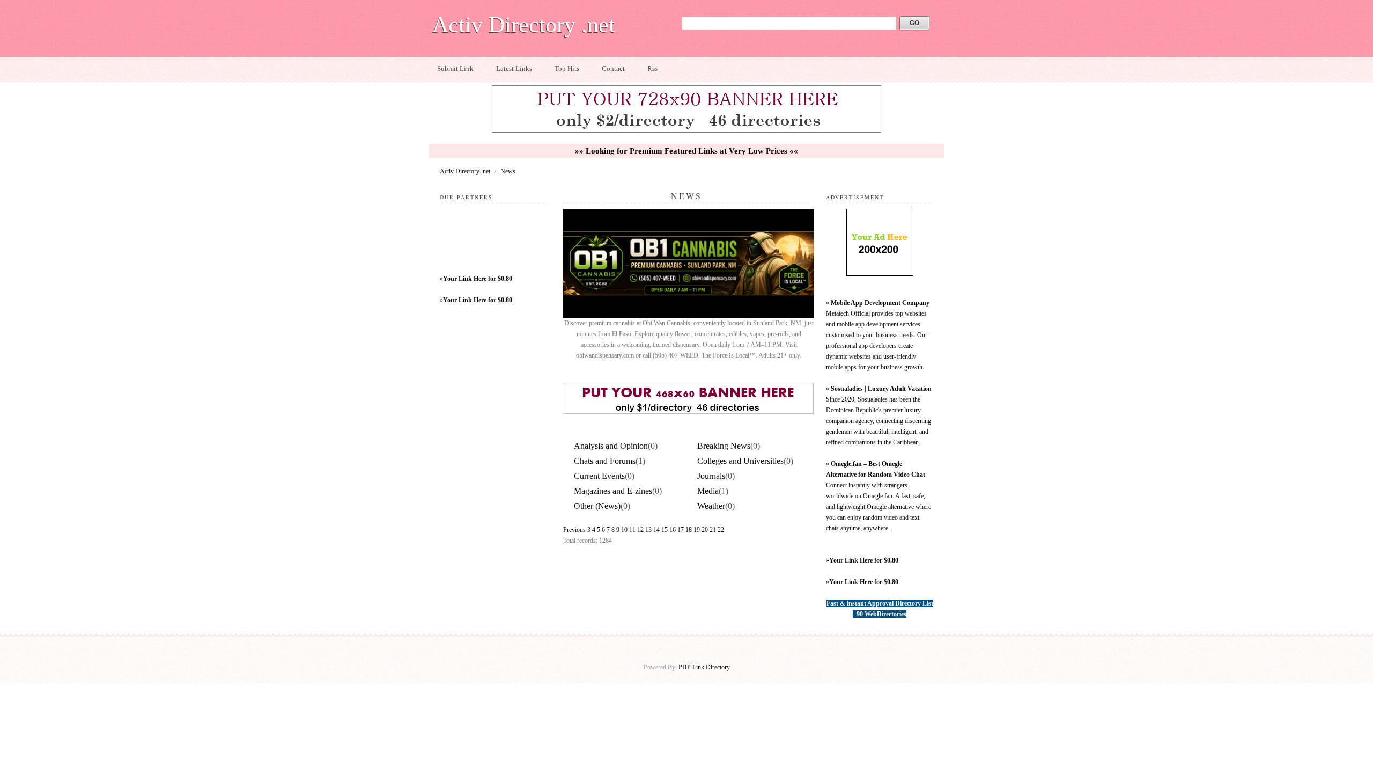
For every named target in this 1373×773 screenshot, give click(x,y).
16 (672, 530)
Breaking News (723, 445)
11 (632, 530)
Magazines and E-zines (613, 490)
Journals (711, 475)
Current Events (599, 475)
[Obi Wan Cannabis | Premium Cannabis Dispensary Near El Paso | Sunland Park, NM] (688, 315)
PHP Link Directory (704, 667)
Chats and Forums (605, 460)
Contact (613, 68)
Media (708, 490)
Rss (652, 68)
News (507, 171)
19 (696, 530)
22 (721, 530)
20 (705, 530)
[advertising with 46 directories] (879, 274)
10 (624, 530)
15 (664, 530)
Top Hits (567, 68)
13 (648, 530)
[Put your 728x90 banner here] (686, 131)
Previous (574, 530)
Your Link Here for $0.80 (477, 278)
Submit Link (455, 68)
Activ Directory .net (523, 24)
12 (640, 530)
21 (713, 530)
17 (680, 530)
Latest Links (514, 68)
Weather (711, 506)
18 (688, 530)
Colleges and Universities (740, 460)
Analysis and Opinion (611, 445)
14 (656, 530)
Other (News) (597, 506)
